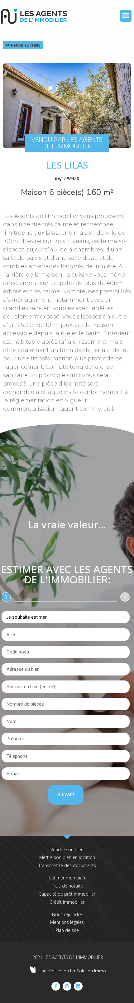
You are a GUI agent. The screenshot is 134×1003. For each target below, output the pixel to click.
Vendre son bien (67, 849)
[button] (126, 16)
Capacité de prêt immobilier (67, 894)
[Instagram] (67, 986)
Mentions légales (67, 922)
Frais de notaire (67, 886)
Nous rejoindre (67, 914)
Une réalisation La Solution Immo (72, 971)
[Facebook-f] (55, 986)
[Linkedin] (78, 986)
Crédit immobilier (67, 902)
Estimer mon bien (67, 878)
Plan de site (67, 930)
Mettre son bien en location (67, 857)
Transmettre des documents (67, 865)
